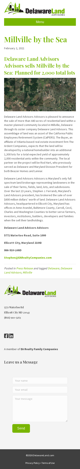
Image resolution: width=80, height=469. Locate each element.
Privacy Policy (32, 462)
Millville (27, 272)
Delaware (53, 268)
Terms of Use (48, 462)
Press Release (24, 268)
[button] (21, 428)
